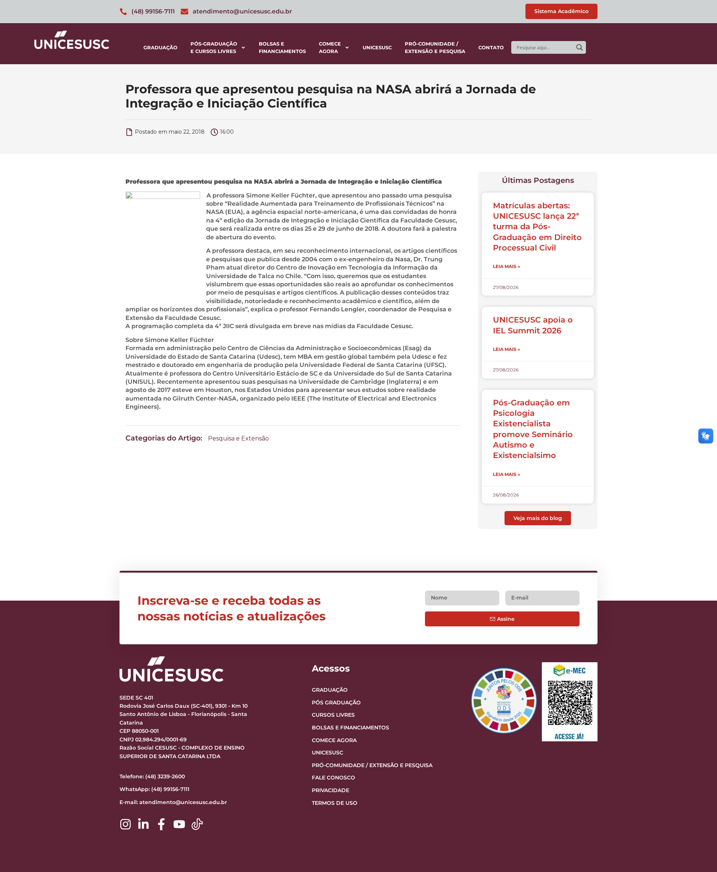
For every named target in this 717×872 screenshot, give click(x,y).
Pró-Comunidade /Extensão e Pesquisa (435, 47)
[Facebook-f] (161, 824)
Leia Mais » (506, 266)
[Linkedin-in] (143, 824)
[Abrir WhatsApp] (698, 853)
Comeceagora (330, 47)
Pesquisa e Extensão (238, 438)
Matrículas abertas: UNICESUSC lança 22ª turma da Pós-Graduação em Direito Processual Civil (537, 226)
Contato (491, 47)
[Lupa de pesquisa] (579, 47)
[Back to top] (696, 820)
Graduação (160, 47)
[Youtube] (179, 824)
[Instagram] (125, 824)
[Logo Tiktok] (197, 824)
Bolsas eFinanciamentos (282, 47)
